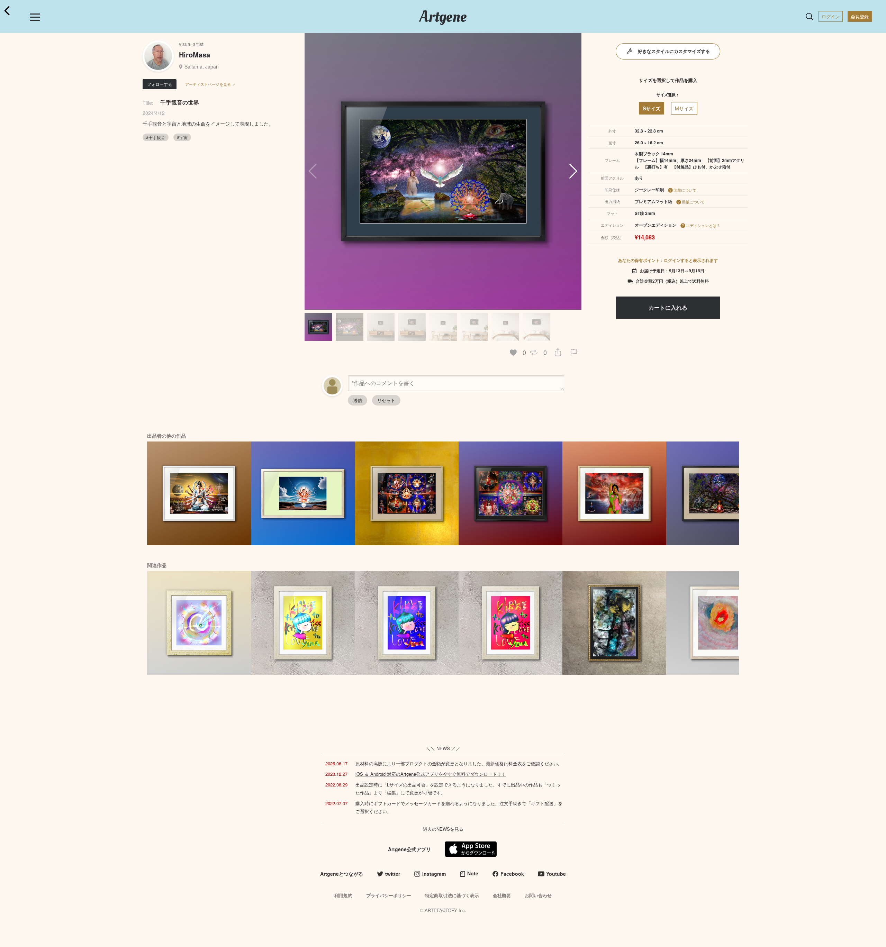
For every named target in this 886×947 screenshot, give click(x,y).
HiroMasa (194, 54)
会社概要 (502, 895)
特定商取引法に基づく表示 (452, 895)
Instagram (434, 873)
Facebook (512, 873)
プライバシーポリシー (388, 895)
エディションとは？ (703, 225)
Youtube (556, 873)
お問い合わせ (538, 895)
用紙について (693, 201)
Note (472, 873)
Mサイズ (684, 108)
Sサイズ (651, 108)
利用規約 (343, 895)
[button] (573, 171)
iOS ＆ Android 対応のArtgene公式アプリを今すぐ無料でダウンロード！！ (430, 774)
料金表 (515, 763)
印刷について (684, 190)
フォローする (159, 84)
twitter (392, 873)
